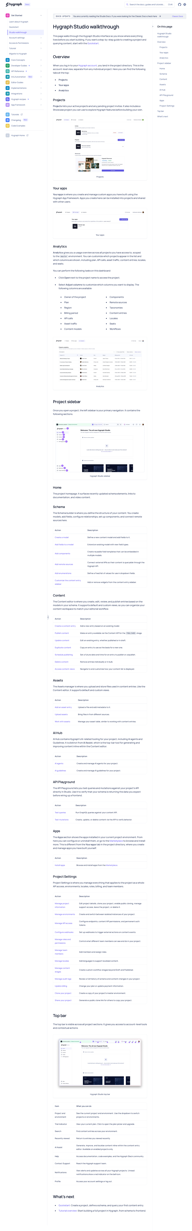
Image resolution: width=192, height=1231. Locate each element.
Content (163, 79)
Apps (162, 100)
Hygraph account (87, 65)
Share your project (63, 1000)
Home (162, 68)
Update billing (61, 986)
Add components (62, 553)
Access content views (65, 669)
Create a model (62, 537)
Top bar (160, 111)
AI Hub (162, 89)
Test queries (60, 812)
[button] (29, 65)
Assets (163, 84)
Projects (163, 47)
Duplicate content (63, 647)
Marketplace (116, 840)
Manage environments (65, 914)
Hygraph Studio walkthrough (164, 35)
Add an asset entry (63, 707)
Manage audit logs (63, 979)
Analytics (164, 57)
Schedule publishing (64, 654)
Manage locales (62, 961)
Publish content (62, 633)
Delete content (61, 662)
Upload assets (61, 714)
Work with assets (62, 721)
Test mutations (61, 819)
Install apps (60, 865)
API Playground (166, 95)
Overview (161, 42)
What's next (162, 116)
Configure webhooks (64, 932)
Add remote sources (64, 564)
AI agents (59, 763)
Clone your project (63, 993)
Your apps (164, 52)
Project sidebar (164, 63)
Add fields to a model (64, 544)
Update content (62, 640)
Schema (163, 73)
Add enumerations (63, 573)
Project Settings (167, 105)
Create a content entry (65, 626)
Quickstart (93, 43)
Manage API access (63, 923)
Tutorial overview (68, 1210)
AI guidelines (60, 770)
